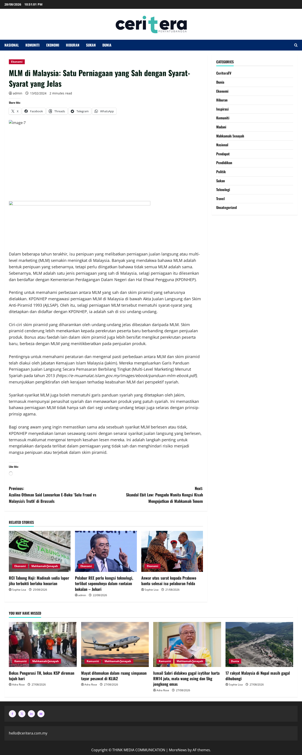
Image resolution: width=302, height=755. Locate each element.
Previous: (52, 494)
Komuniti (32, 45)
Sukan (91, 45)
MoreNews (178, 749)
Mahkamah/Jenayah (44, 566)
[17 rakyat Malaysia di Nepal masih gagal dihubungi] (259, 644)
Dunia (106, 45)
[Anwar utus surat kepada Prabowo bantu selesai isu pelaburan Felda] (172, 551)
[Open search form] (296, 45)
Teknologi (223, 189)
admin (17, 93)
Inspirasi (222, 109)
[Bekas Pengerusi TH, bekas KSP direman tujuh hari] (43, 644)
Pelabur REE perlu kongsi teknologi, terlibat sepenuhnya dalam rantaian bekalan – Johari (104, 583)
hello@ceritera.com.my (28, 733)
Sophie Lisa (19, 590)
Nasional (11, 45)
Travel (220, 198)
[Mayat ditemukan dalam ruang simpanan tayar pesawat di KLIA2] (115, 644)
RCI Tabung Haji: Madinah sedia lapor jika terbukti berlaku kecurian (39, 580)
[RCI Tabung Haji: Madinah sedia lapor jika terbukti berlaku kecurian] (40, 551)
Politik (221, 171)
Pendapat (223, 153)
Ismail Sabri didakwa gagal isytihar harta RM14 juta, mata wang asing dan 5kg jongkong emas (186, 678)
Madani (221, 127)
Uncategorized (226, 207)
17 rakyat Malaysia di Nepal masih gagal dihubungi (258, 675)
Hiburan (72, 45)
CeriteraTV (223, 73)
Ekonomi (52, 45)
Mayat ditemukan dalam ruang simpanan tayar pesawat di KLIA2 (114, 675)
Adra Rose (18, 684)
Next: (164, 494)
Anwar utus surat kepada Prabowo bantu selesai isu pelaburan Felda (168, 580)
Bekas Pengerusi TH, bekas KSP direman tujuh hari (41, 675)
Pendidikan (224, 162)
